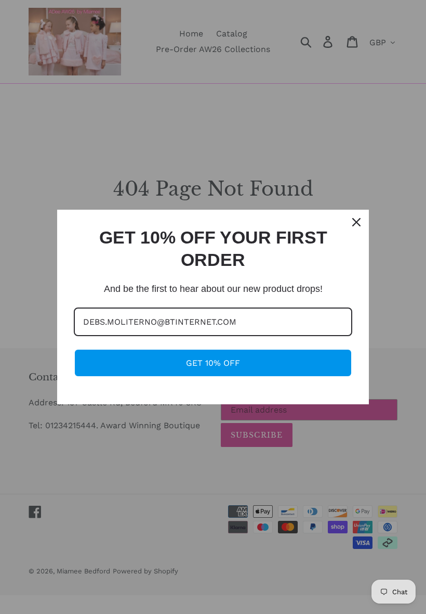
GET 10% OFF (213, 363)
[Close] (356, 222)
